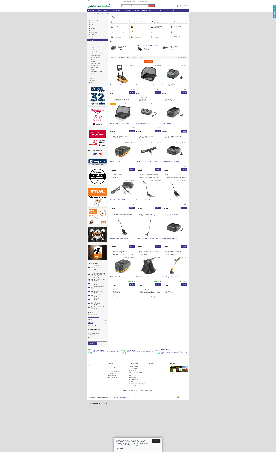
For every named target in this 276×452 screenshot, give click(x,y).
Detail (132, 92)
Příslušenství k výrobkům (97, 71)
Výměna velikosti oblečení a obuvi (137, 383)
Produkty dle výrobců (94, 20)
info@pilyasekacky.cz (115, 367)
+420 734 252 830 (114, 369)
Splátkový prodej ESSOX (134, 381)
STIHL (91, 24)
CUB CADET (93, 30)
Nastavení (120, 448)
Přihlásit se (92, 343)
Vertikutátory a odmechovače (98, 53)
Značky (90, 82)
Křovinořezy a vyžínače (96, 46)
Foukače (93, 61)
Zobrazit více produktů (148, 53)
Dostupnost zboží (133, 374)
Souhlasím (156, 441)
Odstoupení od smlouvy (130, 1)
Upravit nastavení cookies (123, 397)
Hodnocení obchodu (144, 390)
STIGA (91, 40)
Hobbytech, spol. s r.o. (133, 390)
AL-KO (91, 26)
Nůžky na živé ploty (95, 57)
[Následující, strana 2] (183, 297)
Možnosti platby (132, 375)
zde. (137, 445)
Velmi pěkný (91, 316)
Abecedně (140, 57)
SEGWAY (92, 38)
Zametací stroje (94, 67)
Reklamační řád (132, 370)
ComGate (152, 390)
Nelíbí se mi (91, 322)
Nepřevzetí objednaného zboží (136, 385)
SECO (91, 36)
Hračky (92, 69)
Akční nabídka (92, 79)
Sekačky (93, 50)
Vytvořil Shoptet (184, 397)
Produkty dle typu (93, 77)
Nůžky (92, 59)
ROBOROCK (93, 34)
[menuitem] (92, 10)
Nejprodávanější (131, 57)
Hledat (151, 6)
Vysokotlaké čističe (95, 63)
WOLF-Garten (93, 75)
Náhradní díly (92, 80)
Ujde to (90, 319)
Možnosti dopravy (133, 377)
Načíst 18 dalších (148, 297)
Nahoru (114, 297)
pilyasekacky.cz (114, 373)
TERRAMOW (93, 73)
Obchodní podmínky (144, 1)
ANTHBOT (92, 28)
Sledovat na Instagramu (180, 374)
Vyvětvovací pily (94, 44)
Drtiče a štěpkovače (95, 55)
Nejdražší (121, 57)
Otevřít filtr (148, 61)
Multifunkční (94, 48)
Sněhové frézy (94, 65)
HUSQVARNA (93, 22)
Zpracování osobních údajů (135, 372)
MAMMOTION (93, 32)
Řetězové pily (94, 42)
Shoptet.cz (124, 390)
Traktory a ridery (95, 51)
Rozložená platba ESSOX (134, 379)
